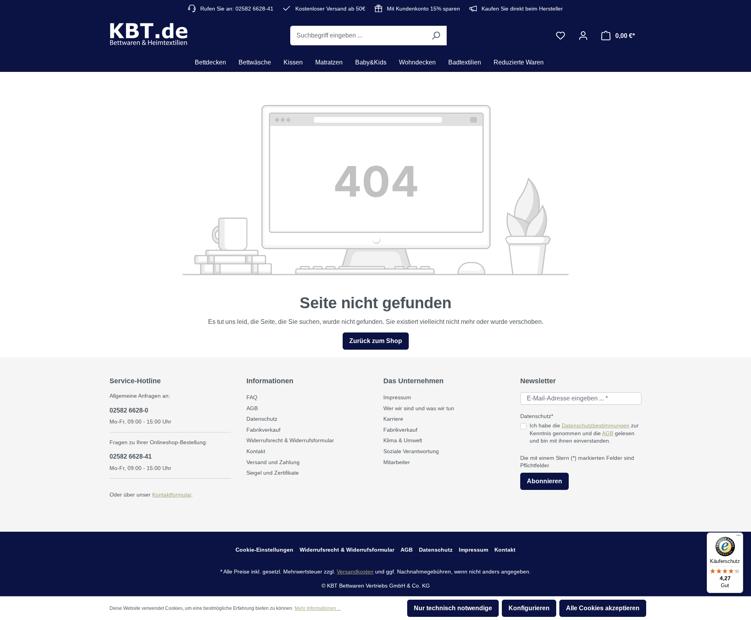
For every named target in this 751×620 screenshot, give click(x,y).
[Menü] (738, 537)
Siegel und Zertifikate (272, 473)
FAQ (251, 397)
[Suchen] (436, 35)
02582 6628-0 (129, 410)
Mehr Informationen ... (318, 608)
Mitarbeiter (396, 462)
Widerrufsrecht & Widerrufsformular (290, 440)
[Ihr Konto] (583, 36)
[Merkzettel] (560, 36)
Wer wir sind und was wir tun (418, 408)
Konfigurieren (529, 608)
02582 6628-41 (131, 456)
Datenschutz (261, 419)
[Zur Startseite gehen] (149, 34)
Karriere (393, 419)
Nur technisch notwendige (453, 608)
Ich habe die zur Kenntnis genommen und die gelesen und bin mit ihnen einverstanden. (584, 433)
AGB (252, 408)
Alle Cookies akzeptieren (603, 608)
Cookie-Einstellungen (264, 550)
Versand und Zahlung (273, 462)
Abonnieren (544, 481)
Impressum (397, 397)
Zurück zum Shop (375, 341)
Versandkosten (355, 571)
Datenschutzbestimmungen (595, 425)
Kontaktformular (171, 494)
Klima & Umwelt (402, 440)
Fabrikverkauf (263, 430)
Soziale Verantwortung (411, 451)
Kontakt (255, 451)
